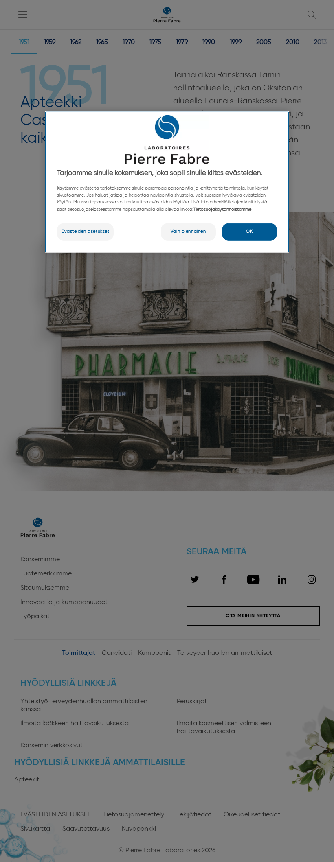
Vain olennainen (188, 231)
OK (249, 231)
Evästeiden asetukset (85, 231)
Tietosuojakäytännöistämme (222, 209)
